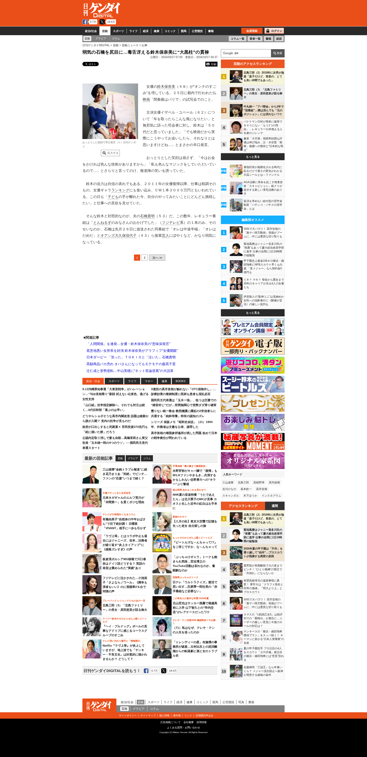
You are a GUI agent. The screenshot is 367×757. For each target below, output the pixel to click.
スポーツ (118, 31)
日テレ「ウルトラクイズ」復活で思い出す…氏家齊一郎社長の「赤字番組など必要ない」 (195, 586)
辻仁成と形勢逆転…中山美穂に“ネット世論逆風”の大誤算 (130, 371)
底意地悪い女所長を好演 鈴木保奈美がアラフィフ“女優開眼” (132, 350)
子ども (113, 197)
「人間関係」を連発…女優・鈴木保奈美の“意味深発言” (128, 344)
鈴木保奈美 (166, 87)
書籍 (211, 31)
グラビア (133, 458)
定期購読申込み (204, 715)
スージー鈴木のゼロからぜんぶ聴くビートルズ (125, 620)
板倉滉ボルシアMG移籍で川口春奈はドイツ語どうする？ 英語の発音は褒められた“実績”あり (124, 563)
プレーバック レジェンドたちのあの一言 (124, 600)
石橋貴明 (147, 216)
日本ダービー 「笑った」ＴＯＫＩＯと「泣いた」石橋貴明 (131, 357)
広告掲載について (170, 722)
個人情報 (164, 715)
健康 (156, 31)
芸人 (165, 236)
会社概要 (189, 722)
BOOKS (181, 381)
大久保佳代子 (126, 236)
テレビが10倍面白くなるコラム (119, 514)
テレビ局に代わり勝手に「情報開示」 (122, 641)
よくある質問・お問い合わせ (183, 727)
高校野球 (258, 482)
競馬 (183, 31)
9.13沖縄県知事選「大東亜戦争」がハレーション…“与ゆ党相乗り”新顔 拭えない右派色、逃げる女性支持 (115, 394)
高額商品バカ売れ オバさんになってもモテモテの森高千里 (131, 364)
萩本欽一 (246, 489)
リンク (188, 715)
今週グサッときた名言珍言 (117, 493)
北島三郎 (243, 482)
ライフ (133, 31)
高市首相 (261, 489)
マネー (149, 381)
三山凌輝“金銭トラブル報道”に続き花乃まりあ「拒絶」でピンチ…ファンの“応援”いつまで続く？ (125, 474)
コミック (170, 31)
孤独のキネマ (180, 516)
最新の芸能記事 (99, 458)
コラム (147, 458)
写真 (241, 702)
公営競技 (197, 31)
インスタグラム (271, 495)
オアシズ (107, 236)
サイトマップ (148, 715)
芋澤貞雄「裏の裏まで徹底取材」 (190, 466)
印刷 (213, 64)
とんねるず (102, 223)
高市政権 (274, 482)
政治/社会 (91, 31)
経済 (145, 31)
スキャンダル (230, 495)
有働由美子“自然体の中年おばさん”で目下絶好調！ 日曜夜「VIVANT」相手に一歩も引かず (124, 524)
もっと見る (253, 156)
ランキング (120, 190)
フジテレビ (171, 223)
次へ (157, 257)
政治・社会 (93, 381)
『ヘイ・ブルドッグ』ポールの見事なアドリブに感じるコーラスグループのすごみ (125, 631)
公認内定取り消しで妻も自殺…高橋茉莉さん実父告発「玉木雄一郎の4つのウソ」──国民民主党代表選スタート (115, 442)
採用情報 (201, 722)
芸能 (105, 31)
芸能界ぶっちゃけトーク (185, 577)
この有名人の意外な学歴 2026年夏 (191, 598)
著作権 (177, 715)
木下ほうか (250, 495)
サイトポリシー (128, 715)
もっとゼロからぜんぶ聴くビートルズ (192, 537)
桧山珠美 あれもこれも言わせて (189, 489)
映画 (146, 99)
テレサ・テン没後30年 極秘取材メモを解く (194, 621)
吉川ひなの (229, 489)
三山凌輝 (227, 482)
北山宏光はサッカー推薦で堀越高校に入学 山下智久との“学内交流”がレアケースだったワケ (195, 607)
